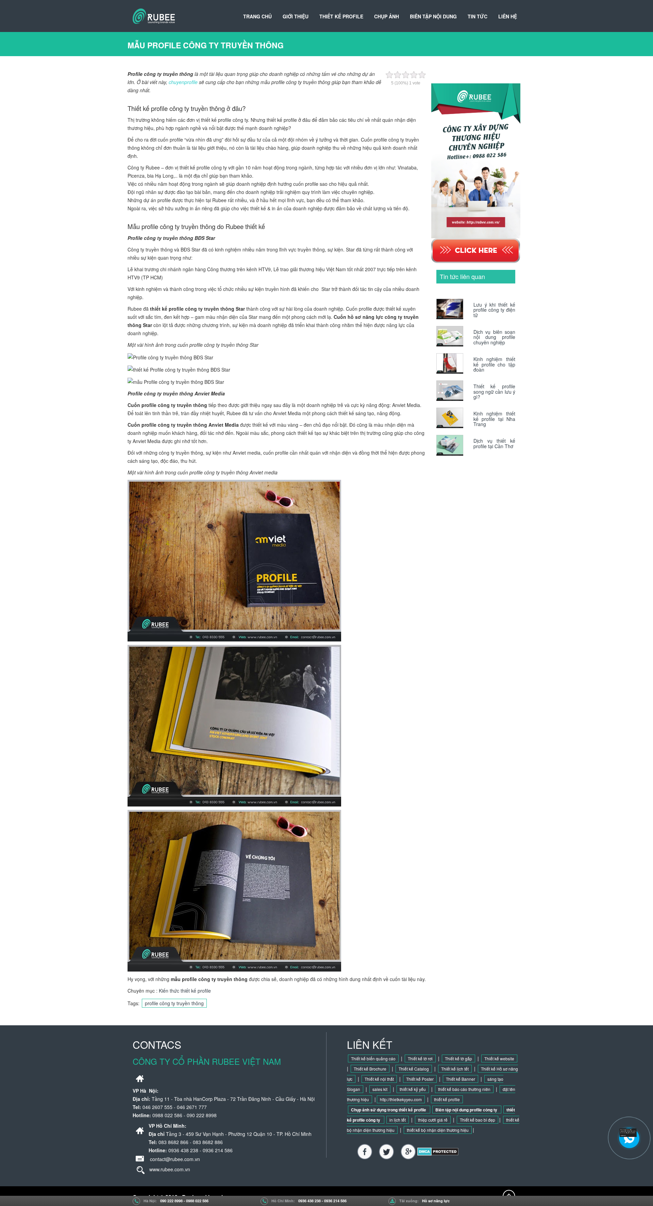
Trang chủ (257, 16)
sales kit (379, 1089)
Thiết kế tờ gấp (458, 1058)
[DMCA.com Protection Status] (437, 1150)
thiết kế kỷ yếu (413, 1089)
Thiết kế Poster (420, 1079)
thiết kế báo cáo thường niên (464, 1089)
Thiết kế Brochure (370, 1069)
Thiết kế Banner (460, 1079)
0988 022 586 (197, 1200)
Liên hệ (507, 16)
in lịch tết (397, 1120)
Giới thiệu (295, 16)
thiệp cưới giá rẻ (433, 1120)
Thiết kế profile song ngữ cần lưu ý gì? (494, 391)
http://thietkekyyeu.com (401, 1099)
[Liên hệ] (630, 1132)
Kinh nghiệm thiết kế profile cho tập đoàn (494, 364)
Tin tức (477, 16)
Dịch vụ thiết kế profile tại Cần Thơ (494, 443)
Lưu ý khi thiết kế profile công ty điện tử (494, 310)
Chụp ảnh (386, 16)
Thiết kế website (499, 1058)
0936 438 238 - (311, 1200)
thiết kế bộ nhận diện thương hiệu (438, 1130)
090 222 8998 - (173, 1200)
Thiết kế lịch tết (455, 1069)
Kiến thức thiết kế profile (185, 990)
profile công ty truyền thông (174, 1003)
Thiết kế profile (341, 16)
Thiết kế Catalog (414, 1069)
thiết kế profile (447, 1099)
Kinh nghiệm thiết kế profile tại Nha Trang (494, 418)
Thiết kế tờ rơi (420, 1058)
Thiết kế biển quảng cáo (373, 1058)
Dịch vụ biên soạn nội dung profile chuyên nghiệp (494, 337)
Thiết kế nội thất (379, 1079)
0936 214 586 (335, 1200)
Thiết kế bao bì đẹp (477, 1120)
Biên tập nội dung (433, 16)
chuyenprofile (183, 82)
